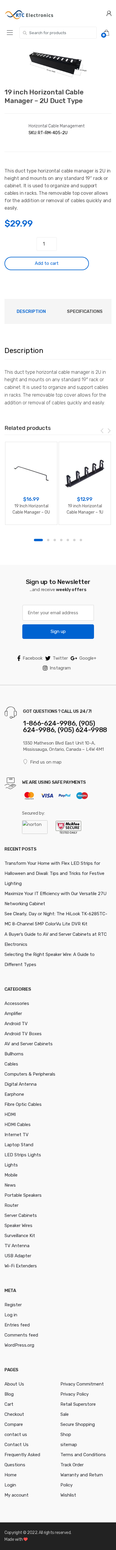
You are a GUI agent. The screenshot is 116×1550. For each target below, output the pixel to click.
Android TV (16, 1023)
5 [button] (68, 540)
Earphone (14, 1094)
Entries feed (17, 1325)
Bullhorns (13, 1054)
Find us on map (46, 762)
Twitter (60, 658)
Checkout (14, 1414)
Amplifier (13, 1013)
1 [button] (38, 540)
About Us (14, 1384)
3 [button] (55, 540)
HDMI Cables (17, 1124)
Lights (11, 1165)
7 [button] (81, 540)
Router (11, 1205)
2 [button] (48, 540)
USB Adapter (17, 1255)
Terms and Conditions (83, 1454)
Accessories (16, 1003)
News (10, 1185)
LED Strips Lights (22, 1155)
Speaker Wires (18, 1225)
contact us (15, 1434)
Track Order (72, 1464)
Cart (8, 1404)
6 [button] (74, 540)
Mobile (11, 1175)
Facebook (33, 658)
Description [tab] (31, 311)
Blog (9, 1394)
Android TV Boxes (23, 1033)
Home (10, 1475)
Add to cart (47, 263)
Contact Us (16, 1444)
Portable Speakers (23, 1195)
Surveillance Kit (19, 1235)
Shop (65, 1434)
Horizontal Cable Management (56, 126)
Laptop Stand (18, 1144)
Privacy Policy (74, 1394)
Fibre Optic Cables (23, 1104)
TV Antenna (16, 1245)
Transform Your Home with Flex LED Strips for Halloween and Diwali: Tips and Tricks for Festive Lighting (54, 873)
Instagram (60, 668)
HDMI (10, 1114)
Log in (10, 1315)
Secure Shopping (77, 1424)
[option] (58, 64)
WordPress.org (19, 1345)
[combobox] (58, 33)
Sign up (58, 631)
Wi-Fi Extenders (20, 1266)
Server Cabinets (20, 1215)
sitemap (68, 1444)
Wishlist (68, 1495)
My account (16, 1495)
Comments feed (21, 1335)
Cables (11, 1064)
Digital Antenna (20, 1084)
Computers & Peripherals (29, 1074)
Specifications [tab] (85, 311)
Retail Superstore (78, 1404)
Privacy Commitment (82, 1384)
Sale (64, 1414)
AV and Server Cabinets (28, 1043)
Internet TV (16, 1134)
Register (13, 1304)
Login (10, 1485)
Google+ (87, 658)
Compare (13, 1424)
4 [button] (61, 540)
